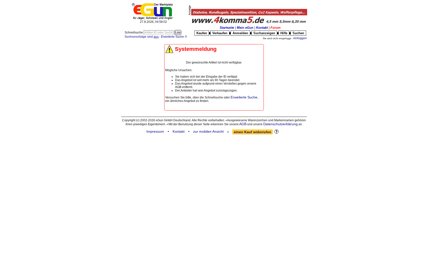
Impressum (155, 131)
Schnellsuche (134, 32)
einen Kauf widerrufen (252, 132)
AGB (242, 124)
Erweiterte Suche (244, 97)
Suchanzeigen (264, 33)
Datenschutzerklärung (280, 124)
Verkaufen (219, 33)
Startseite (227, 28)
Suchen (298, 33)
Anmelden (240, 33)
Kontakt (262, 28)
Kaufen (201, 33)
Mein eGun (245, 28)
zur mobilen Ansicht (208, 131)
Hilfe (283, 33)
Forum (275, 28)
